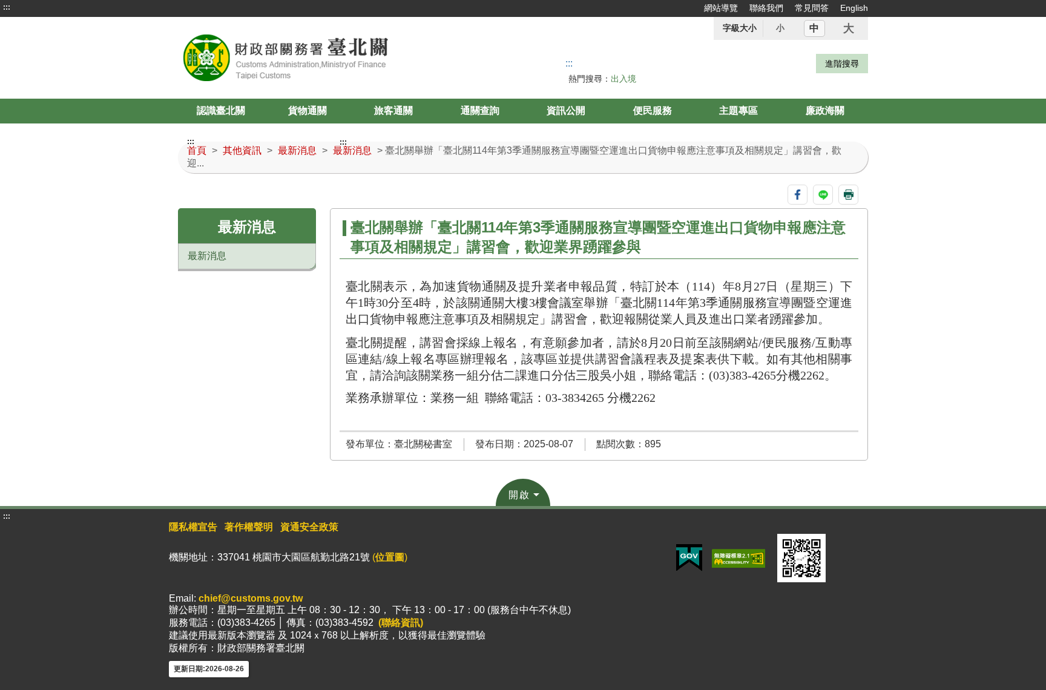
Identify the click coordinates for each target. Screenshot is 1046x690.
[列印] (848, 195)
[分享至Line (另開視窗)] (823, 195)
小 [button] (780, 28)
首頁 (196, 150)
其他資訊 (242, 150)
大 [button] (848, 28)
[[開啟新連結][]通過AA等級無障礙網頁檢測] (738, 558)
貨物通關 (307, 110)
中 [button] (814, 28)
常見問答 (812, 8)
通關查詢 (480, 110)
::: (6, 7)
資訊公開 (566, 110)
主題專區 (738, 110)
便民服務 (652, 110)
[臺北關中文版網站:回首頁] (316, 58)
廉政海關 (825, 110)
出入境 (623, 79)
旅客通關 (393, 110)
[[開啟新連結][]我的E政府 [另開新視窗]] (689, 558)
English (854, 8)
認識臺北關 (221, 110)
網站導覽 (721, 8)
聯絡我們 (766, 8)
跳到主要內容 (32, 7)
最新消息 (297, 150)
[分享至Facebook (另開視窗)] (798, 195)
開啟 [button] (519, 495)
